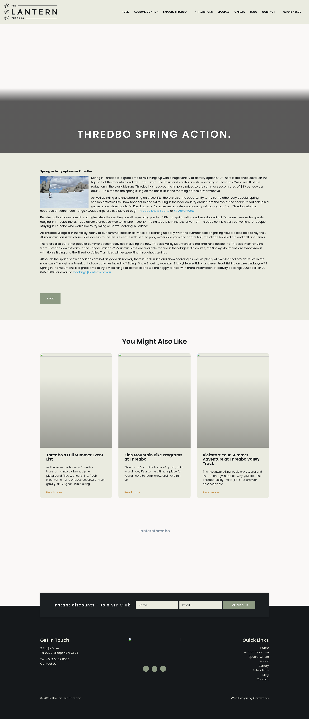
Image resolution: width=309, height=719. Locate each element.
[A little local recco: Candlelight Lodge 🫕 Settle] (174, 551)
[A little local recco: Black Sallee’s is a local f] (212, 574)
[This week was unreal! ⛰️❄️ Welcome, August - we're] (174, 574)
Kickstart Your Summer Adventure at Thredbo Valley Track (231, 459)
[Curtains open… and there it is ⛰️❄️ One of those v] (58, 574)
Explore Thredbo (175, 12)
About (264, 661)
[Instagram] (155, 669)
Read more (54, 492)
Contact (268, 12)
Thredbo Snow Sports (153, 211)
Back (50, 298)
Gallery (239, 12)
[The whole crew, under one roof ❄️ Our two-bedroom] (212, 551)
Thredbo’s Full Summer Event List (74, 457)
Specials (223, 12)
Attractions (204, 12)
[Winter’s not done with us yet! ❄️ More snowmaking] (96, 551)
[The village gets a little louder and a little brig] (251, 551)
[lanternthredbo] (154, 524)
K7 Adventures (184, 211)
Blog (253, 12)
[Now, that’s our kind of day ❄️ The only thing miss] (96, 574)
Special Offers (259, 656)
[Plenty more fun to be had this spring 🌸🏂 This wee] (58, 551)
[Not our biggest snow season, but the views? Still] (135, 551)
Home (125, 12)
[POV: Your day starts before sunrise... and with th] (135, 574)
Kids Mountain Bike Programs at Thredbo (153, 457)
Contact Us (48, 664)
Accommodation (146, 12)
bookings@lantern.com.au (92, 272)
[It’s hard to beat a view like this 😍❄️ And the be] (251, 574)
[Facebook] (163, 669)
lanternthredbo (154, 531)
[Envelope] (146, 669)
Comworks (261, 698)
